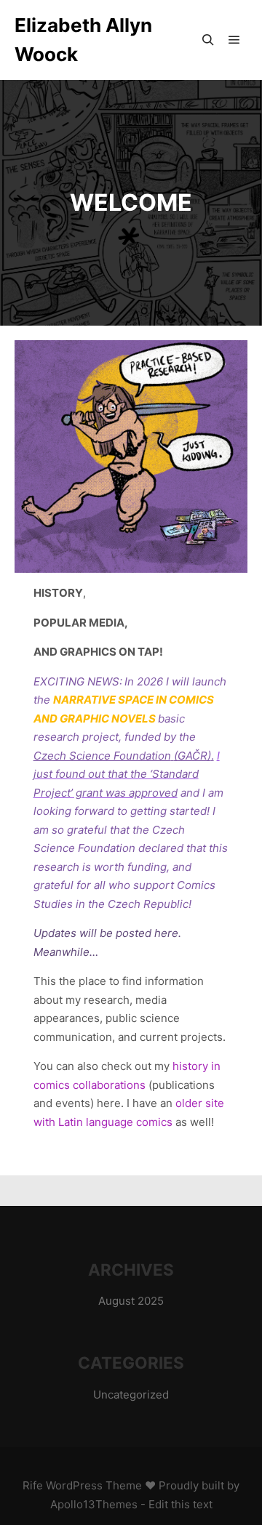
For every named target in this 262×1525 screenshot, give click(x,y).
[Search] (208, 40)
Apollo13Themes (94, 1504)
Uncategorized (131, 1394)
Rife (33, 1485)
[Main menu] (234, 40)
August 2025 (131, 1301)
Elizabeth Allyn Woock (83, 39)
